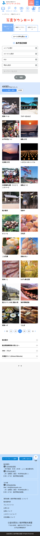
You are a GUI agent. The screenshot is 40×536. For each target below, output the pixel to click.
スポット (15, 11)
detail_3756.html (10, 225)
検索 (21, 77)
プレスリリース (9, 505)
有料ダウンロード (32, 28)
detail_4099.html (29, 293)
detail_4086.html (10, 293)
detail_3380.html (29, 107)
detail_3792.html (10, 248)
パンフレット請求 (11, 459)
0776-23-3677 (11, 471)
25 (29, 331)
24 (24, 331)
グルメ (33, 11)
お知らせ (6, 508)
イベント (28, 11)
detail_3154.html (10, 107)
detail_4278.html (29, 316)
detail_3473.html (29, 130)
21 (11, 331)
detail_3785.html (29, 225)
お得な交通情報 (31, 2)
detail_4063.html (10, 271)
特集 (3, 11)
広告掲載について (9, 517)
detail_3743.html (29, 202)
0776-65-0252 (11, 466)
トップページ (5, 14)
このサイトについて (10, 514)
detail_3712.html (10, 202)
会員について (8, 511)
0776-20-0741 (11, 485)
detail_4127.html (10, 316)
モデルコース (9, 11)
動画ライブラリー (20, 28)
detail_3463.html (10, 130)
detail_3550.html (29, 153)
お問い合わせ (26, 459)
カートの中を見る (19, 36)
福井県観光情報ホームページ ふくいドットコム (11, 2)
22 (15, 331)
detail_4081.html (29, 271)
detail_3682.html (10, 177)
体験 (22, 11)
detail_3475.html (10, 153)
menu (37, 4)
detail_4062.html (29, 248)
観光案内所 (7, 502)
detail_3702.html (29, 177)
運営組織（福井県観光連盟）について (16, 498)
